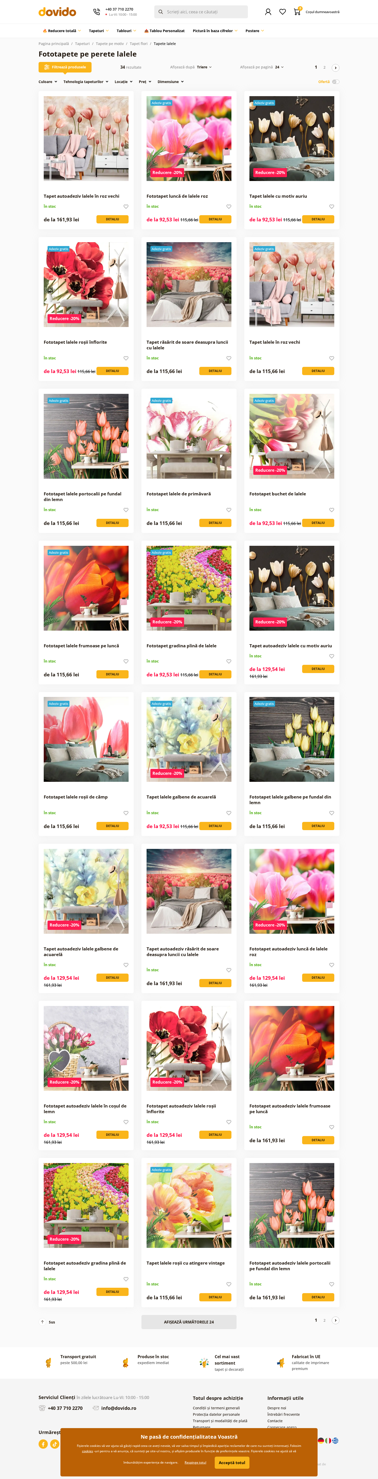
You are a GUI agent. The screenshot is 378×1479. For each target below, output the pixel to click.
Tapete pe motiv (110, 43)
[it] (328, 1440)
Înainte (335, 68)
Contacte (275, 1420)
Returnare (201, 1427)
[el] (335, 1440)
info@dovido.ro (118, 1408)
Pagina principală (54, 43)
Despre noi (276, 1407)
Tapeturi (82, 43)
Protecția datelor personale (216, 1414)
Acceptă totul (232, 1462)
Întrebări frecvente (283, 1414)
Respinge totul (195, 1462)
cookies (87, 1451)
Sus (52, 1322)
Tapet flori (139, 43)
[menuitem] (62, 31)
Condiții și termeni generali (216, 1407)
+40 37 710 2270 (65, 1408)
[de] (321, 1440)
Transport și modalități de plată (220, 1420)
